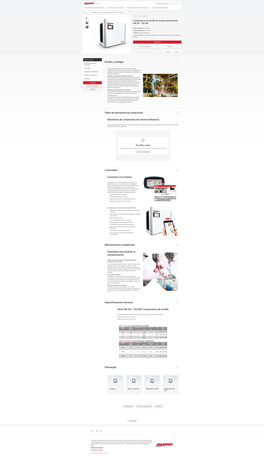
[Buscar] (157, 3)
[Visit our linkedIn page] (97, 431)
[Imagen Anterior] (94, 34)
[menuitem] (95, 7)
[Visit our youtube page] (101, 431)
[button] (143, 62)
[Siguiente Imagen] (127, 34)
